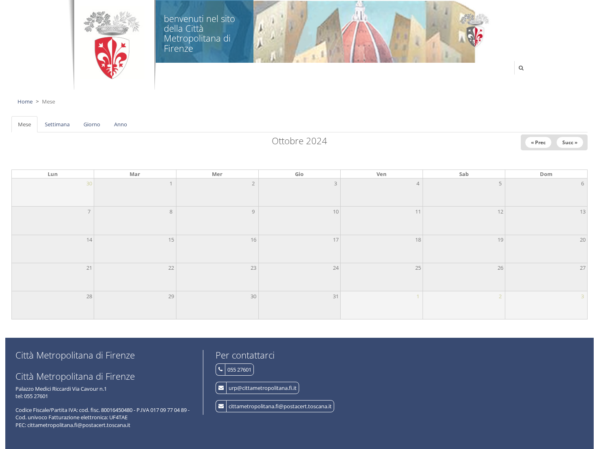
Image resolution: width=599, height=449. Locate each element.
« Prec (538, 142)
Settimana (57, 124)
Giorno (92, 124)
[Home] (112, 42)
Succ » (569, 142)
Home (25, 101)
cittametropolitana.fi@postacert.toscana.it (280, 406)
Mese (27, 127)
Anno (120, 124)
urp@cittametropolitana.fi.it (263, 388)
